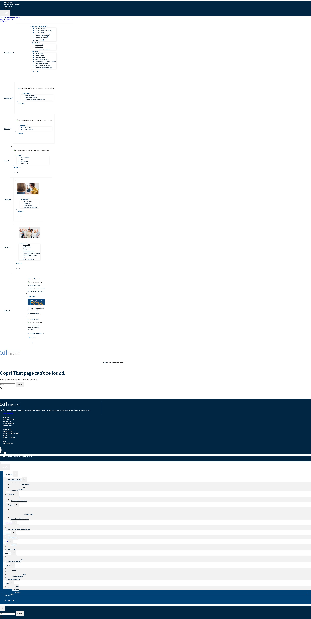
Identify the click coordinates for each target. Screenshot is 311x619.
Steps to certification (31, 97)
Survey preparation (41, 38)
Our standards (39, 45)
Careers (25, 257)
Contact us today (7, 413)
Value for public (39, 32)
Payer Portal (7, 421)
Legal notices (7, 425)
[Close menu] (0, 463)
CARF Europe (47, 410)
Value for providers (40, 28)
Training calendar (28, 129)
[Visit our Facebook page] (17, 172)
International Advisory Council (31, 253)
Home (105, 362)
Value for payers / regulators (43, 30)
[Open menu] (1, 357)
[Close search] (2, 608)
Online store (8, 6)
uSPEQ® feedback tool (30, 207)
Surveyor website (8, 423)
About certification (30, 95)
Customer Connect (9, 419)
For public (27, 203)
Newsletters (24, 161)
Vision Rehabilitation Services (43, 68)
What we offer (27, 127)
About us (6, 417)
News (6, 541)
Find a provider (8, 2)
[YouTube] (5, 453)
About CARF (26, 245)
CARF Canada (26, 247)
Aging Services (39, 55)
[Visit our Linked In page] (14, 172)
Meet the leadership (28, 251)
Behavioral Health (40, 57)
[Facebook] (3, 453)
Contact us (7, 8)
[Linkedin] (1, 453)
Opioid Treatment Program (42, 66)
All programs (39, 53)
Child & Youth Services (41, 59)
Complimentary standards (42, 49)
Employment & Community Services (45, 61)
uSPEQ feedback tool (14, 561)
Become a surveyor (28, 259)
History (25, 249)
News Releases (25, 157)
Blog (22, 159)
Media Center (24, 163)
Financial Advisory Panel (30, 255)
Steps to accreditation (42, 35)
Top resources (28, 201)
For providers (28, 205)
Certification (8, 523)
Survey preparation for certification (35, 99)
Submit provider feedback (12, 4)
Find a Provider (8, 431)
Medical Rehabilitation (41, 63)
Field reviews (39, 47)
